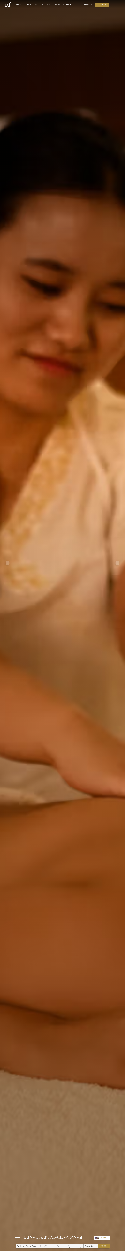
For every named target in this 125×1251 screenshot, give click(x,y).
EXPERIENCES (38, 4)
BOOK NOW (104, 1246)
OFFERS (48, 4)
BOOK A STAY (102, 4)
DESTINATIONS (19, 4)
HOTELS (29, 4)
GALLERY (103, 1238)
